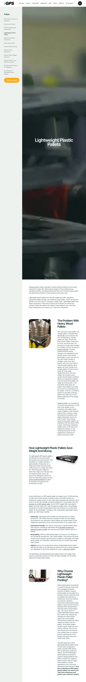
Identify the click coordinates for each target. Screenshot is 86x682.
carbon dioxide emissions (37, 479)
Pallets (7, 14)
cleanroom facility (69, 549)
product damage (62, 349)
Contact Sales (11, 80)
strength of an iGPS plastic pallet (39, 504)
